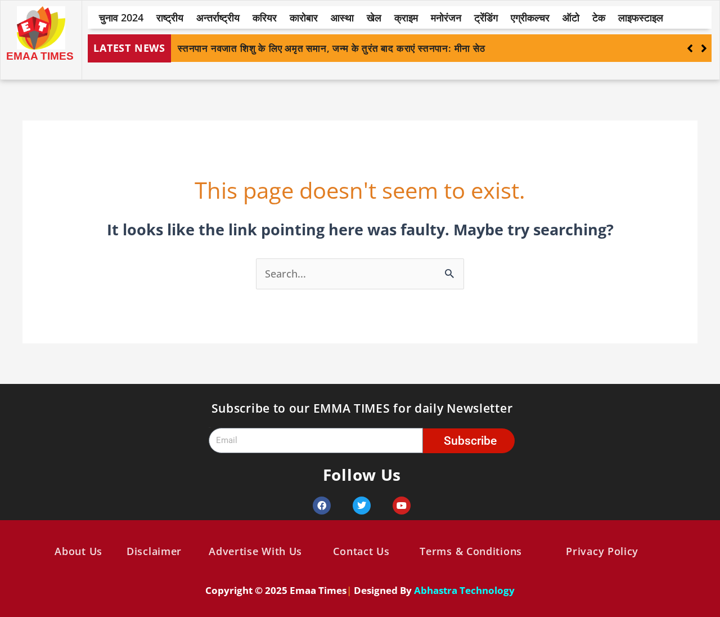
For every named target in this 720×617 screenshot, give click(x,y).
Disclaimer (154, 551)
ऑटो (570, 17)
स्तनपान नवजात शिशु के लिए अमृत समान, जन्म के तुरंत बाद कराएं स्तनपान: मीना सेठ (331, 48)
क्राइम (406, 17)
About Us (78, 551)
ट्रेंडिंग (486, 17)
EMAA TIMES (40, 56)
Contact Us (361, 551)
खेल (374, 17)
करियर (265, 17)
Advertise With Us (255, 551)
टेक (598, 17)
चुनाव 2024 (121, 17)
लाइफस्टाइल (640, 17)
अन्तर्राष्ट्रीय (218, 17)
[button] (704, 48)
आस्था (342, 17)
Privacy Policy (602, 551)
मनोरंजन (446, 17)
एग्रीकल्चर (530, 17)
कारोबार (304, 17)
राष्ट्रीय (169, 17)
